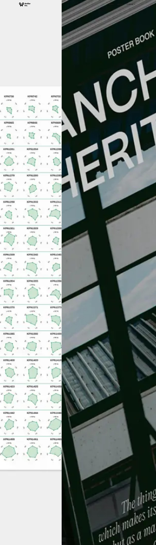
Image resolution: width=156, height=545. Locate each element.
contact (131, 4)
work (111, 4)
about (120, 4)
